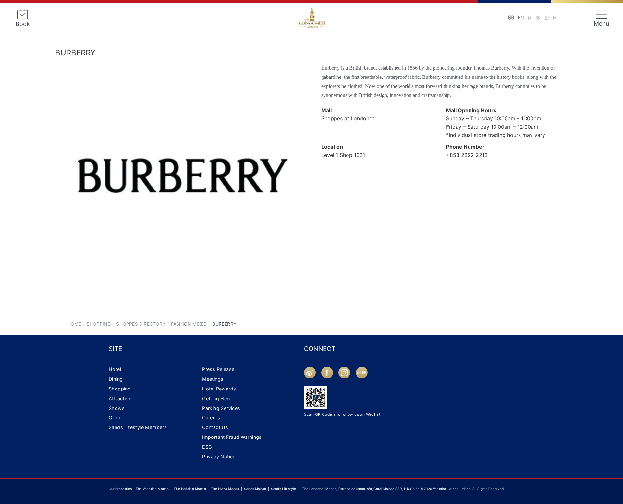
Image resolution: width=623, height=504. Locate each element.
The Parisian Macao (190, 488)
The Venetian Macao (152, 488)
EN (521, 17)
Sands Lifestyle (283, 488)
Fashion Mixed (189, 324)
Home (74, 324)
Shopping (99, 324)
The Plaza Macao (225, 488)
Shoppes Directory (140, 324)
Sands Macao (255, 488)
